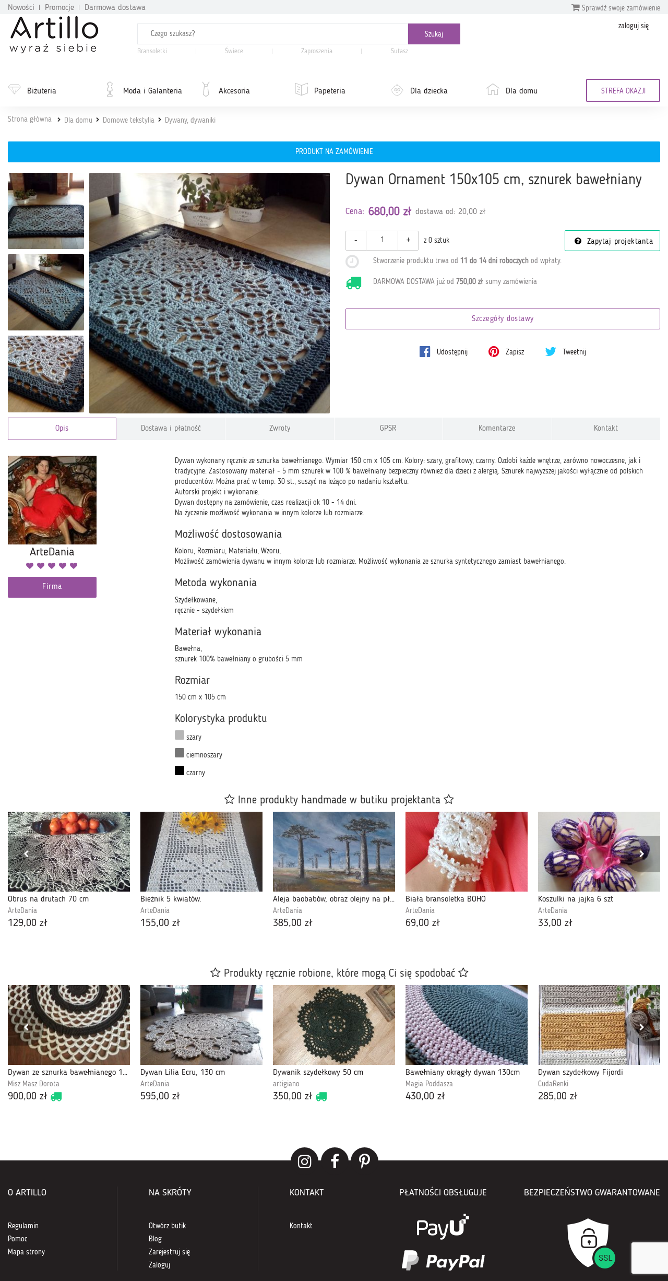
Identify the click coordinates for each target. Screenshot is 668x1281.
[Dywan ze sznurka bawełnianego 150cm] (69, 1025)
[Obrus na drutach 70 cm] (69, 852)
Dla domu (522, 91)
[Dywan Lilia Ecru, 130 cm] (201, 1025)
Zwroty (279, 429)
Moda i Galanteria (152, 91)
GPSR (388, 429)
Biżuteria (41, 91)
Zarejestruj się (169, 1252)
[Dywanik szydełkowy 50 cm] (334, 1025)
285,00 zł (558, 1097)
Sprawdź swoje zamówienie (620, 8)
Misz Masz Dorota (33, 1084)
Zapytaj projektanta (618, 242)
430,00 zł (425, 1097)
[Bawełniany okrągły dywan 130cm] (466, 1025)
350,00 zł (293, 1097)
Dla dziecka (429, 91)
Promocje (59, 8)
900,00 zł (27, 1097)
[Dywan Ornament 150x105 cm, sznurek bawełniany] (209, 293)
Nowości (21, 8)
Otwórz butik (167, 1226)
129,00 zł (27, 923)
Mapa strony (26, 1252)
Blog (155, 1239)
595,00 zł (160, 1097)
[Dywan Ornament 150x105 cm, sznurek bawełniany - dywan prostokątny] (46, 374)
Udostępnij (451, 352)
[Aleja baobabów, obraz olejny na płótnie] (334, 852)
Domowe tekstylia (128, 120)
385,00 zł (293, 923)
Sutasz (399, 51)
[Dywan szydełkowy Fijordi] (599, 1025)
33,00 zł (555, 923)
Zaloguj (159, 1265)
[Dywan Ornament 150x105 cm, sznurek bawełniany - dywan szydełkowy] (46, 211)
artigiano (286, 1084)
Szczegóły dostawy (503, 319)
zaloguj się (633, 26)
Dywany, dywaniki (190, 120)
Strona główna (30, 119)
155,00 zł (160, 923)
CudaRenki (553, 1084)
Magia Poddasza (429, 1084)
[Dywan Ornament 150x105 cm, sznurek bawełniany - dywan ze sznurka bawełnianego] (46, 292)
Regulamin (23, 1226)
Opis (61, 429)
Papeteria (329, 91)
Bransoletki (152, 51)
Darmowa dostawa (115, 8)
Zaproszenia (316, 51)
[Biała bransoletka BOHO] (466, 852)
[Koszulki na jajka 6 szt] (599, 852)
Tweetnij (573, 352)
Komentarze (497, 429)
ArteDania (22, 911)
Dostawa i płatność (171, 429)
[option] (69, 871)
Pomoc (18, 1239)
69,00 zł (422, 923)
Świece (234, 51)
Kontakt (606, 429)
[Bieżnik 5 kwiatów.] (201, 852)
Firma (52, 587)
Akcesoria (234, 91)
